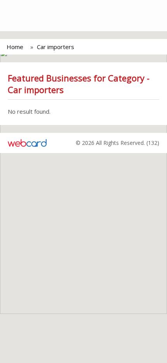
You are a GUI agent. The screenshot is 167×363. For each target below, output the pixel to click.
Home (15, 47)
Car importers (55, 47)
